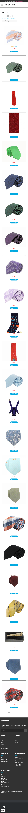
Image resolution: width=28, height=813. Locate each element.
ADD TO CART (14, 51)
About (17, 736)
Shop (3, 736)
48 (9, 15)
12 (5, 15)
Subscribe (5, 721)
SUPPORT (4, 753)
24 (7, 15)
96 (11, 15)
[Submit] (25, 730)
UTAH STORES (6, 770)
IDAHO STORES (20, 753)
